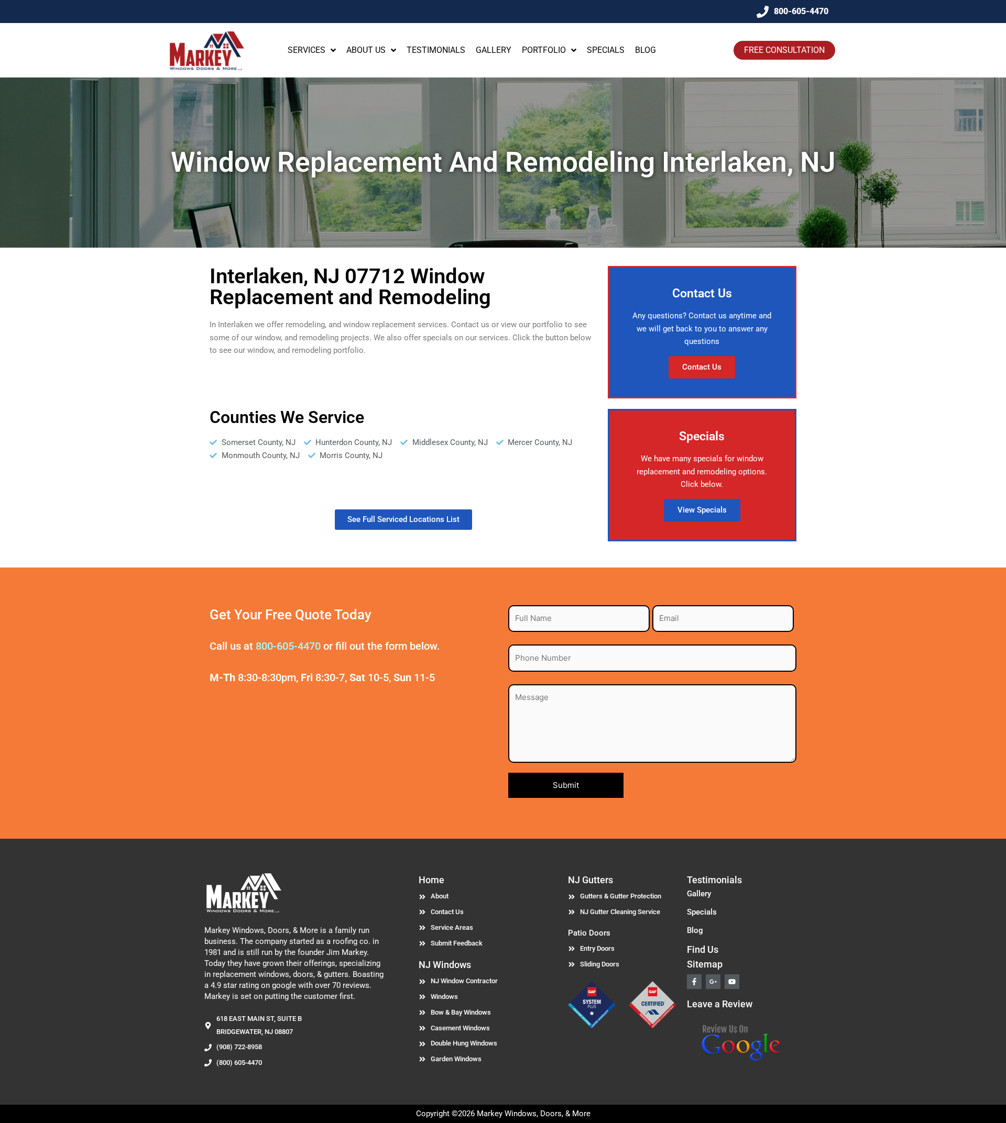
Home (431, 879)
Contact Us (701, 367)
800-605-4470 (288, 646)
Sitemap (705, 964)
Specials (702, 912)
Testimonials (714, 879)
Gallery (699, 893)
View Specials (702, 510)
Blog (695, 930)
